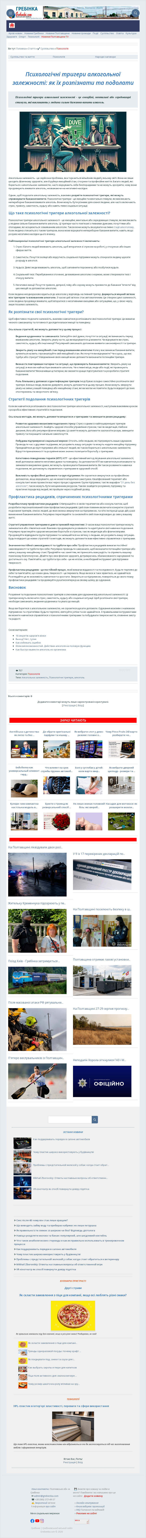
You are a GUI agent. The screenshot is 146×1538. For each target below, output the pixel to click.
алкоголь (79, 677)
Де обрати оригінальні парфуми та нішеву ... (57, 733)
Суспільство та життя (23, 56)
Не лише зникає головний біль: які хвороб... (89, 805)
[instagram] (42, 1522)
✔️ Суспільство (45, 48)
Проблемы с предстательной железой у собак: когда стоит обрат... (71, 1165)
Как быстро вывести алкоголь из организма (41, 649)
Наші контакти (40, 1489)
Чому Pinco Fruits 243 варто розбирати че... (121, 733)
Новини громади (81, 33)
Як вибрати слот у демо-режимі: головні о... (89, 733)
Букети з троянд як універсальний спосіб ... (56, 805)
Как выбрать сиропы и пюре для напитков (52, 1367)
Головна (21, 48)
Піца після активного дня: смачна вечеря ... (52, 1375)
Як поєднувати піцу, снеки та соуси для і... (51, 1359)
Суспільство (107, 33)
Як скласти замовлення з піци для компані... (52, 1343)
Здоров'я (11, 36)
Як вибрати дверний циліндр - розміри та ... (121, 769)
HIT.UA (77, 1520)
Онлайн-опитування (87, 1502)
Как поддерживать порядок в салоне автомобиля (61, 1139)
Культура (131, 33)
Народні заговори (105, 56)
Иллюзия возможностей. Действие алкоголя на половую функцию (53, 646)
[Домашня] (10, 26)
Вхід (80, 705)
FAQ (78, 1509)
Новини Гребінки (34, 33)
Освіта (120, 33)
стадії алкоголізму (123, 227)
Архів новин (15, 33)
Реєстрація (69, 705)
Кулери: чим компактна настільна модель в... (24, 805)
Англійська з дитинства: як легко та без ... (24, 733)
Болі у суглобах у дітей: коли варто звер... (89, 769)
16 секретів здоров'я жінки (31, 635)
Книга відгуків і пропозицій (90, 1506)
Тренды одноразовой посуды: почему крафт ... (54, 1351)
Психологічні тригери (61, 677)
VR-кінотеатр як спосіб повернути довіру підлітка (61, 1189)
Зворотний (41, 1502)
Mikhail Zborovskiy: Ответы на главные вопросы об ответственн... (70, 1178)
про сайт (51, 1506)
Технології (33, 36)
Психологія (59, 56)
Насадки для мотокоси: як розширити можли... (121, 805)
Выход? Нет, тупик (26, 639)
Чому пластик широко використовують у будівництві (63, 1152)
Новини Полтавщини (58, 33)
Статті (31, 48)
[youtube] (37, 1522)
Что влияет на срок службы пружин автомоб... (56, 769)
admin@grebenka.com (46, 1495)
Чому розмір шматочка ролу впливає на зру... (54, 1383)
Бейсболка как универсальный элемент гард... (24, 771)
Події (95, 33)
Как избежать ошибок (28, 642)
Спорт (22, 36)
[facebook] (32, 1522)
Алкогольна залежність (35, 677)
